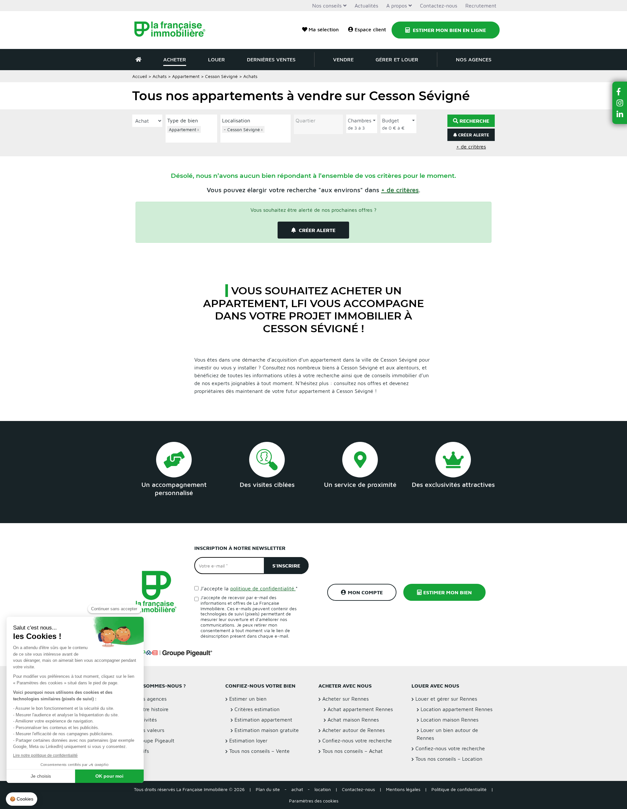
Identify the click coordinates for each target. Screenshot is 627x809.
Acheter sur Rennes (345, 699)
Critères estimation (257, 709)
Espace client (370, 29)
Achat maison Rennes (353, 720)
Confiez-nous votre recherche (357, 740)
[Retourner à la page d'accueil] (174, 30)
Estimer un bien (247, 699)
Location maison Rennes (449, 720)
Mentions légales (403, 789)
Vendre (343, 59)
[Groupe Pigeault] (173, 652)
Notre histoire (152, 709)
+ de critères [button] (471, 146)
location (322, 789)
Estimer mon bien (447, 592)
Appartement (186, 76)
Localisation (236, 120)
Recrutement (480, 5)
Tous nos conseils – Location (448, 759)
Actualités (366, 5)
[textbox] (193, 136)
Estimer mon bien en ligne (448, 30)
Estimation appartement (263, 720)
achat (297, 789)
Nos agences (473, 59)
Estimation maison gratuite (266, 730)
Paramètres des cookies (313, 800)
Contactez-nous (438, 5)
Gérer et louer (397, 59)
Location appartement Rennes (456, 709)
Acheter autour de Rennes (353, 730)
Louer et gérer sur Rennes (446, 699)
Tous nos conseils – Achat (352, 751)
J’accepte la (249, 588)
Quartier (305, 120)
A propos (396, 5)
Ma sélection (324, 29)
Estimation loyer (248, 740)
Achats (160, 76)
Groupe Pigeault (155, 740)
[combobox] (191, 133)
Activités (146, 720)
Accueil (139, 76)
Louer (216, 59)
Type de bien (182, 120)
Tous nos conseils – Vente (259, 751)
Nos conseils (327, 5)
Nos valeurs (150, 730)
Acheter (174, 59)
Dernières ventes (271, 59)
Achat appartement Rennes (360, 709)
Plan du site (268, 789)
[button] (400, 190)
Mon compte (365, 592)
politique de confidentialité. (263, 588)
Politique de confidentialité (459, 789)
